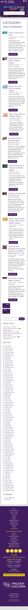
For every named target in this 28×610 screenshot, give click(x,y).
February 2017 (9, 482)
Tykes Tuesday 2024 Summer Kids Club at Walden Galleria (16, 220)
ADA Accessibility (14, 543)
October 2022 (9, 391)
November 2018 (9, 450)
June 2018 (8, 459)
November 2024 (9, 364)
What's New (7, 499)
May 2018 (7, 460)
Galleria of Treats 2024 (16, 193)
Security (14, 535)
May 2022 (7, 397)
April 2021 (8, 412)
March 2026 (8, 347)
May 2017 (7, 477)
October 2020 (9, 419)
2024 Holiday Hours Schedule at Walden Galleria (16, 167)
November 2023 (9, 377)
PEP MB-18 (14, 529)
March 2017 (8, 480)
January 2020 (8, 429)
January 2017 (8, 484)
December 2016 (9, 485)
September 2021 (9, 405)
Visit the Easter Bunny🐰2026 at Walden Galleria (12, 334)
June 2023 (8, 382)
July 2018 (7, 457)
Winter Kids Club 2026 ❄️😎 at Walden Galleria (12, 337)
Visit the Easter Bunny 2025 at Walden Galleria (16, 60)
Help (14, 527)
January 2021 (8, 415)
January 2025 (8, 362)
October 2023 (9, 379)
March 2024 (8, 372)
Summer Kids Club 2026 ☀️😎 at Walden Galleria (12, 329)
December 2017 (9, 465)
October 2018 (9, 452)
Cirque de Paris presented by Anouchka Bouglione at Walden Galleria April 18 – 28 (16, 249)
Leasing (14, 538)
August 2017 (8, 472)
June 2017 (8, 475)
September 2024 (9, 367)
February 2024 (9, 374)
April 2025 (8, 359)
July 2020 (7, 422)
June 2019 (8, 439)
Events (14, 517)
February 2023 (9, 386)
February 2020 (9, 427)
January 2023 (8, 387)
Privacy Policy (14, 545)
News (14, 519)
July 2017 (7, 474)
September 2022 (9, 392)
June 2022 (8, 395)
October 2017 (9, 469)
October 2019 (9, 434)
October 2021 (9, 404)
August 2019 (8, 437)
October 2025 (9, 354)
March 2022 (8, 400)
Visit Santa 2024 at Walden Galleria (15, 139)
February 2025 (9, 361)
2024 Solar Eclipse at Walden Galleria (16, 279)
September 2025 (9, 356)
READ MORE (13, 54)
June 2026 (8, 346)
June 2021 (8, 410)
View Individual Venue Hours (14, 574)
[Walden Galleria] (14, 585)
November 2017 (9, 467)
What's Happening (13, 66)
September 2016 (9, 490)
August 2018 (8, 455)
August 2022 (8, 394)
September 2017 (9, 470)
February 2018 (9, 464)
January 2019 (8, 447)
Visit (14, 509)
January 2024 (8, 376)
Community (14, 522)
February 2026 (9, 349)
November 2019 (9, 432)
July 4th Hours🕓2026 (9, 327)
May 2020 (7, 424)
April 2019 (8, 442)
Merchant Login (14, 546)
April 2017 (8, 479)
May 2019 (7, 440)
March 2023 (8, 384)
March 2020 (8, 425)
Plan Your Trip (14, 510)
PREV (7, 304)
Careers (14, 525)
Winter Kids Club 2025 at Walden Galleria (15, 88)
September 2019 (9, 435)
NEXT (5, 310)
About (14, 533)
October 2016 (9, 489)
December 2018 (9, 449)
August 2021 (8, 407)
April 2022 (8, 399)
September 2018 (9, 454)
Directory (14, 514)
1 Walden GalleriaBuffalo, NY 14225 (14, 594)
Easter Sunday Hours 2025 (16, 33)
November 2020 (9, 417)
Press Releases (14, 520)
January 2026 (8, 351)
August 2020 (8, 420)
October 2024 (9, 366)
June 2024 (8, 369)
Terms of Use (17, 601)
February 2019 (9, 445)
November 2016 (9, 487)
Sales (14, 515)
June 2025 (8, 357)
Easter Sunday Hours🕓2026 (11, 332)
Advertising (14, 524)
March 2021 (8, 414)
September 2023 (9, 380)
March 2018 (8, 462)
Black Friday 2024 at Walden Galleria (17, 115)
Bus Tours (14, 512)
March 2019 (8, 444)
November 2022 (9, 389)
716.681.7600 (14, 597)
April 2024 (8, 371)
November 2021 (9, 402)
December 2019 (9, 430)
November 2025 (9, 352)
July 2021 (7, 409)
